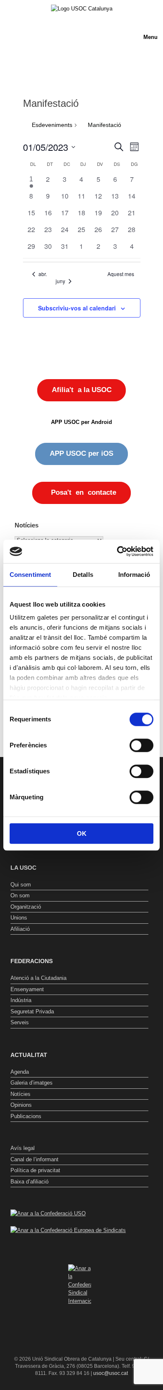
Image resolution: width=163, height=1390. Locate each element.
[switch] (141, 745)
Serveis (19, 1022)
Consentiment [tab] (30, 574)
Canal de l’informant (34, 1159)
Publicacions (25, 1116)
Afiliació (20, 929)
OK (82, 833)
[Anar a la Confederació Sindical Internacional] (79, 1284)
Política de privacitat (35, 1170)
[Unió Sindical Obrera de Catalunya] (81, 8)
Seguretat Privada (32, 1011)
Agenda (19, 1072)
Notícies (20, 1094)
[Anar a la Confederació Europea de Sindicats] (68, 1230)
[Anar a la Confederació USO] (48, 1213)
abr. (42, 274)
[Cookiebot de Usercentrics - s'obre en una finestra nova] (117, 551)
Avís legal (22, 1148)
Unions (18, 918)
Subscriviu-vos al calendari (77, 308)
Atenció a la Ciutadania (38, 978)
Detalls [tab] (83, 574)
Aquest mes (120, 274)
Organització (25, 907)
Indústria (20, 1000)
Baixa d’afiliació (29, 1181)
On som (20, 895)
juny (60, 281)
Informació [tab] (134, 574)
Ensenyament (27, 989)
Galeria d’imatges (31, 1083)
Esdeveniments (52, 124)
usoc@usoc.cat (110, 1373)
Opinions (21, 1105)
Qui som (20, 884)
